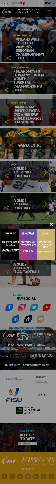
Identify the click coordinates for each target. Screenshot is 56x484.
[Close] (51, 224)
